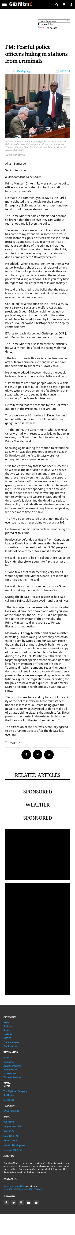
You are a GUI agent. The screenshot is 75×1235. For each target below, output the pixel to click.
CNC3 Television (11, 1110)
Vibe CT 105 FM (10, 1140)
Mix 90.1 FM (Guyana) (14, 1145)
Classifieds (8, 1099)
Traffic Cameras (11, 1042)
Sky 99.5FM (8, 1131)
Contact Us (8, 1061)
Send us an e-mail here (14, 1186)
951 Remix (8, 1121)
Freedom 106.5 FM (12, 1150)
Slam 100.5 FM (10, 1135)
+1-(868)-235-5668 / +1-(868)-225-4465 (22, 1189)
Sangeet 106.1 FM (12, 1126)
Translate (51, 28)
